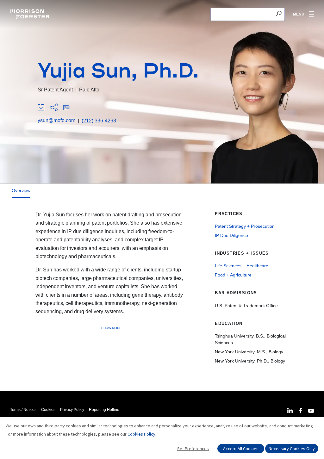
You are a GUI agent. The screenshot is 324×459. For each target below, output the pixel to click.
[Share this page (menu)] (54, 108)
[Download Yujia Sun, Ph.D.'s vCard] (66, 108)
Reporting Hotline (104, 409)
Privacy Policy (72, 409)
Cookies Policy (141, 434)
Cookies (48, 409)
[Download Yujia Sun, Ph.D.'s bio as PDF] (41, 108)
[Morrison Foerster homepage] (31, 14)
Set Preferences (193, 448)
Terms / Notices (23, 409)
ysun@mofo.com (56, 120)
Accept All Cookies (241, 448)
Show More (111, 328)
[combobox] (247, 14)
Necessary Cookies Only (292, 448)
